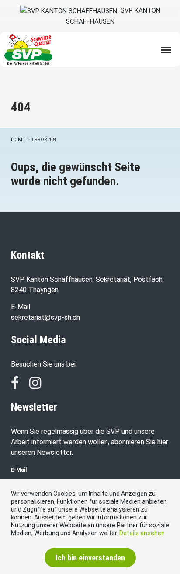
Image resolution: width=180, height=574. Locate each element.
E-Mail (19, 470)
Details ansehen (142, 532)
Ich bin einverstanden (90, 557)
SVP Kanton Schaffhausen (113, 16)
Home (18, 139)
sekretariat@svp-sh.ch (45, 317)
